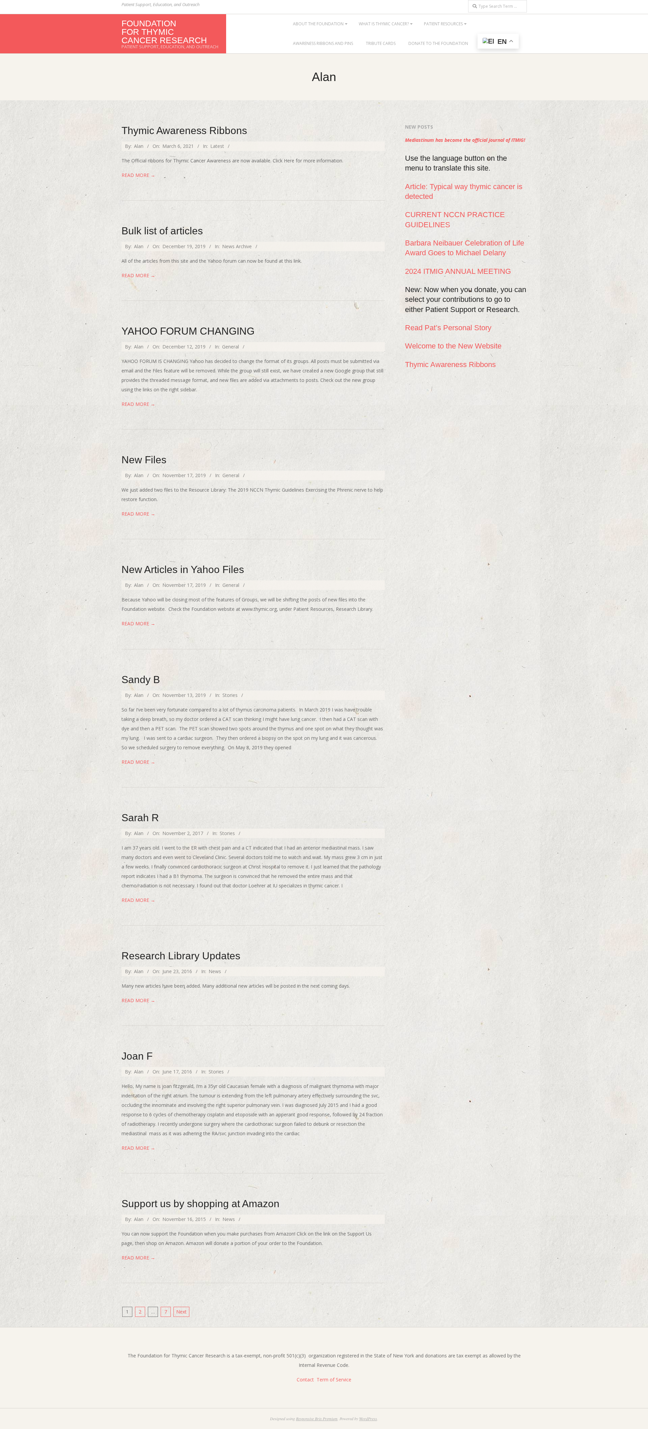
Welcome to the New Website (453, 346)
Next (181, 1311)
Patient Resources (443, 24)
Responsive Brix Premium (317, 1418)
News (215, 971)
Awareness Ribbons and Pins (323, 43)
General (230, 346)
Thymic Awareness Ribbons (184, 130)
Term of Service (334, 1379)
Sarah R (140, 817)
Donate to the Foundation (438, 43)
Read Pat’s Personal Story (448, 327)
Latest (217, 146)
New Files (144, 459)
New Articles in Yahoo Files (183, 569)
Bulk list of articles (162, 230)
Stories (230, 695)
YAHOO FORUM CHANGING (188, 331)
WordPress (368, 1418)
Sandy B (141, 679)
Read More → (138, 175)
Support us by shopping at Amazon (200, 1203)
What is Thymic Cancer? (384, 24)
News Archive (237, 246)
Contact (305, 1379)
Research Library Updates (181, 955)
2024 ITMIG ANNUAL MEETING (458, 271)
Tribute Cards (381, 43)
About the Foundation (318, 24)
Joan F (137, 1056)
